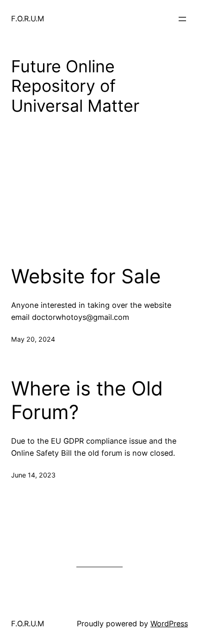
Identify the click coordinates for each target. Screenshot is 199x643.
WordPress (169, 623)
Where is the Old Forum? (87, 400)
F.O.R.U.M (27, 18)
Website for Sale (86, 276)
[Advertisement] (99, 204)
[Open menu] (182, 19)
